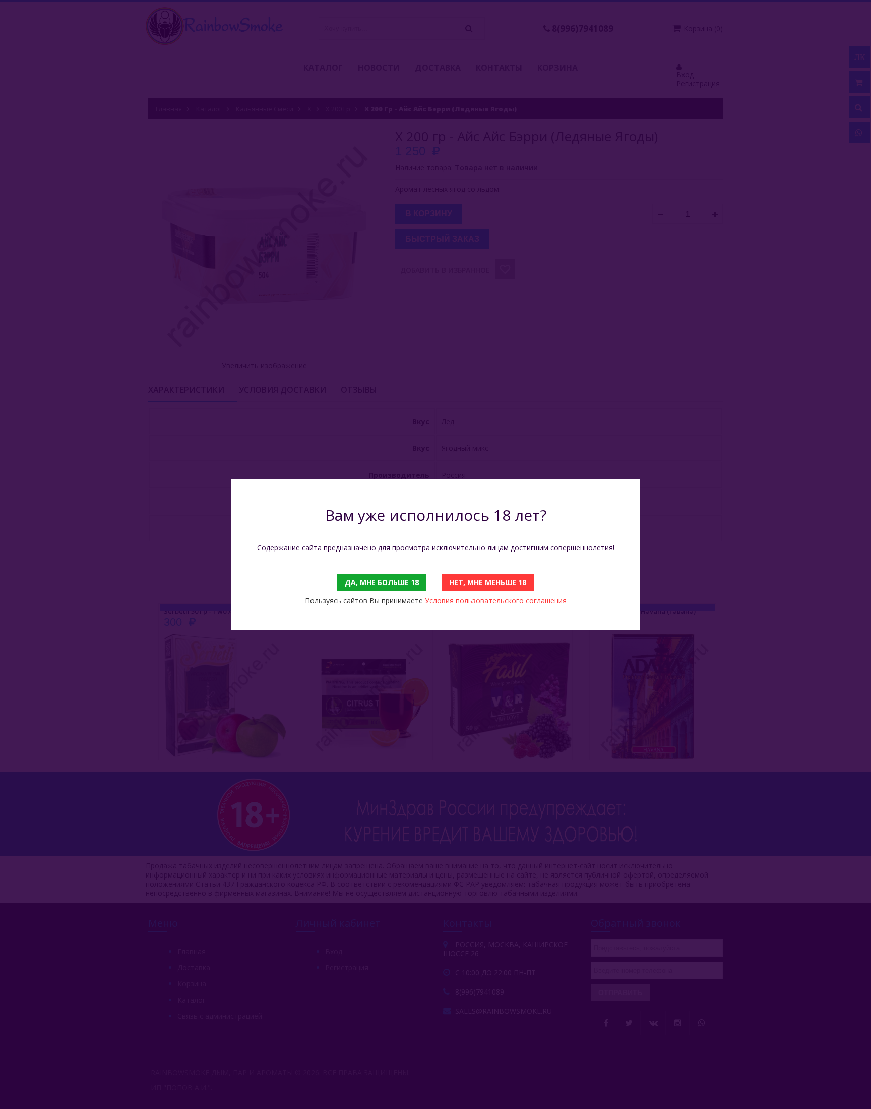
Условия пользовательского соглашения (496, 600)
